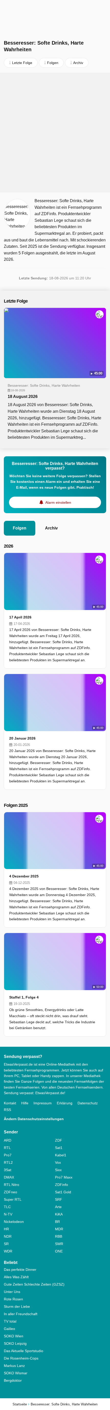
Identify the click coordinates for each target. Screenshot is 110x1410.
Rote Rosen (13, 1299)
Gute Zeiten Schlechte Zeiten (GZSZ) (34, 1284)
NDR (8, 1236)
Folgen (19, 528)
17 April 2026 (20, 617)
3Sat (7, 1170)
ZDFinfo (61, 1185)
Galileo (9, 1329)
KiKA (59, 1214)
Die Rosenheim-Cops (21, 1358)
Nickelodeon (14, 1222)
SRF (58, 1199)
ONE (59, 1251)
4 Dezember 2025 (24, 876)
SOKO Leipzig (15, 1343)
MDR (59, 1229)
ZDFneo (10, 1192)
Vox (58, 1162)
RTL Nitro (11, 1185)
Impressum (43, 1103)
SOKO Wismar (15, 1373)
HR (6, 1229)
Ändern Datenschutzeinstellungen (34, 1119)
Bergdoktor (13, 1380)
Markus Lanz (14, 1366)
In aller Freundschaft (20, 1314)
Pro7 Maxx (63, 1177)
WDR (8, 1251)
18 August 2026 (23, 396)
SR (6, 1244)
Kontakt (10, 1103)
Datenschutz (88, 1103)
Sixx (58, 1170)
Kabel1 (60, 1155)
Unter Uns (12, 1292)
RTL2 (8, 1162)
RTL (7, 1148)
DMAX (9, 1177)
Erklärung (64, 1103)
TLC (7, 1207)
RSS (7, 1110)
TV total (10, 1321)
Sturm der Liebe (17, 1306)
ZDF (58, 1140)
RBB (58, 1236)
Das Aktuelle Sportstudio (23, 1351)
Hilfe (24, 1103)
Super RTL (12, 1199)
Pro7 (8, 1155)
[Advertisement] (55, 132)
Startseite (20, 1404)
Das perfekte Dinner (20, 1269)
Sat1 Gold (63, 1192)
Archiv (51, 528)
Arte (58, 1207)
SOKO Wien (13, 1336)
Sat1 (58, 1148)
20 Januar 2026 (22, 738)
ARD (7, 1140)
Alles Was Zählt (16, 1277)
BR (57, 1222)
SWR (59, 1244)
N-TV (8, 1214)
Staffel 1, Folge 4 (24, 997)
